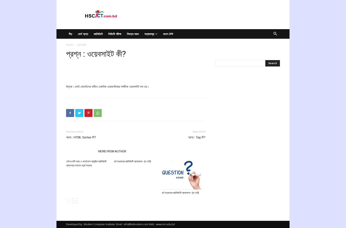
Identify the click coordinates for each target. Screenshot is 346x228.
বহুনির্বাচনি (98, 34)
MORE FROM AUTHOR (112, 151)
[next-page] (74, 200)
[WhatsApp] (98, 113)
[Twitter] (79, 113)
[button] (275, 34)
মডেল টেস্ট (168, 34)
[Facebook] (70, 113)
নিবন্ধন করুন (133, 34)
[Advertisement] (136, 74)
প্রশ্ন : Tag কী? (196, 137)
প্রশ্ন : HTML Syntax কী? (81, 137)
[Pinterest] (88, 113)
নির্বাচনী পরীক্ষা (114, 34)
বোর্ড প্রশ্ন (83, 34)
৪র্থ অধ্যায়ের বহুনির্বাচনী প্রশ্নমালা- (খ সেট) (132, 161)
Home (69, 45)
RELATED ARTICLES (81, 151)
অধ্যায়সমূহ (149, 34)
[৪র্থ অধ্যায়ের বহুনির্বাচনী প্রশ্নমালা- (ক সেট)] (183, 174)
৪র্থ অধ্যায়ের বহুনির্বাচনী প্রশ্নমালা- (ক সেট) (180, 192)
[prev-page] (68, 200)
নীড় (70, 34)
